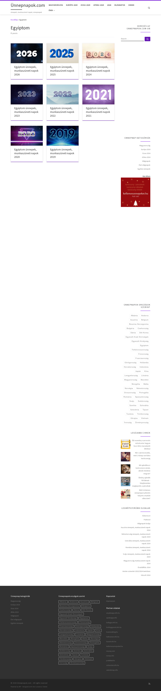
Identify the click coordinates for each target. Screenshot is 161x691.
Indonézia (144, 367)
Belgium (145, 320)
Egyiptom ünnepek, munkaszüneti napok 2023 (26, 111)
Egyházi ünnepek (144, 169)
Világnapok (146, 161)
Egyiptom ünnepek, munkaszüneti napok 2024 (98, 70)
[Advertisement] (135, 89)
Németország (142, 388)
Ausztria (134, 320)
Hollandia (144, 363)
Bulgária (130, 328)
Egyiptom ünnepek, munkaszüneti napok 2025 (62, 70)
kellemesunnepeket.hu (114, 646)
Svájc (131, 401)
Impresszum (110, 601)
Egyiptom (144, 345)
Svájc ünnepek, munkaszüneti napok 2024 (136, 555)
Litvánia (145, 375)
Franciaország (142, 358)
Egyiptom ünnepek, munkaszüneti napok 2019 (62, 153)
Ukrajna (134, 418)
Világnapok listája (143, 523)
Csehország (143, 328)
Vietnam (145, 418)
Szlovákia (144, 405)
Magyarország (144, 145)
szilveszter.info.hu (112, 665)
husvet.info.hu (111, 641)
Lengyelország (131, 375)
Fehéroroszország (140, 350)
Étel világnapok (144, 165)
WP (20, 687)
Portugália (144, 393)
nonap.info (110, 656)
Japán (138, 371)
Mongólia (136, 384)
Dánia (133, 333)
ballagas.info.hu (111, 623)
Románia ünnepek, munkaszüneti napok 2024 (138, 548)
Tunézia (130, 414)
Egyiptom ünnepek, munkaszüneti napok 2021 (98, 111)
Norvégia (129, 388)
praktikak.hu (110, 660)
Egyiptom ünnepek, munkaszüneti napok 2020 (26, 153)
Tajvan (146, 410)
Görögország (130, 363)
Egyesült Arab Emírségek (137, 337)
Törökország (143, 414)
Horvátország (130, 367)
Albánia (134, 316)
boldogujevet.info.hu (113, 627)
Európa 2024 (145, 149)
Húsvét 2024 (145, 575)
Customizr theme (41, 687)
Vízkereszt (146, 516)
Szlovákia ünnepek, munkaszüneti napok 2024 (137, 542)
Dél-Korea (144, 333)
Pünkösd (147, 519)
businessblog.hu (112, 632)
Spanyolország (142, 397)
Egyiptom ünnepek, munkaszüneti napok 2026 (26, 70)
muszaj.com (110, 651)
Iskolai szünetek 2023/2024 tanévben (136, 571)
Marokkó (145, 380)
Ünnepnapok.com (24, 683)
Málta (146, 384)
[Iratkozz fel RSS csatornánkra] (149, 683)
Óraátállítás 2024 (144, 567)
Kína (146, 371)
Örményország (142, 422)
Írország (128, 422)
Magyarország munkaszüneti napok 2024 (137, 562)
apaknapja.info (111, 618)
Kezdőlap (14, 20)
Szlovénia (134, 410)
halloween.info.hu (112, 637)
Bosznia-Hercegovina (139, 324)
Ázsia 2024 (146, 153)
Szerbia (132, 405)
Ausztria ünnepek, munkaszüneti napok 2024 (135, 528)
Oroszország (130, 393)
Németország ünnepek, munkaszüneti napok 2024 (136, 535)
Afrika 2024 (146, 157)
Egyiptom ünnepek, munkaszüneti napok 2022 (62, 111)
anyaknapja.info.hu (113, 613)
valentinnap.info (112, 670)
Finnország (143, 354)
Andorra (145, 316)
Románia (128, 397)
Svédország (143, 401)
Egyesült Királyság (140, 341)
